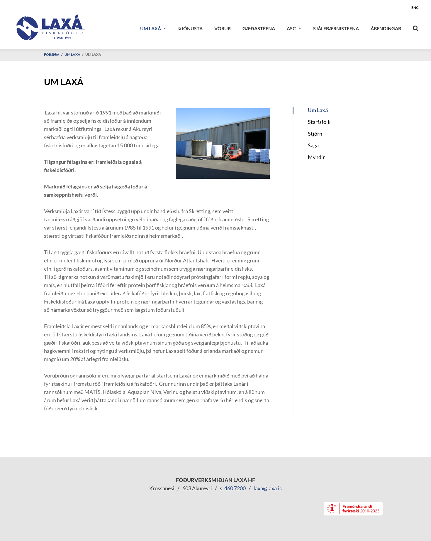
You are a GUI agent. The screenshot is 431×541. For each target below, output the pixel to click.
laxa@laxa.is (268, 488)
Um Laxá (72, 54)
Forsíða (52, 54)
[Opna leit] (415, 27)
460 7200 (235, 488)
